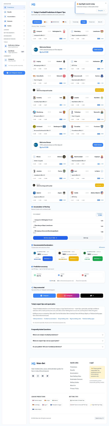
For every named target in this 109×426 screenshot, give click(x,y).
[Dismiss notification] (106, 3)
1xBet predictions (38, 318)
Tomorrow (92, 22)
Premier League (38, 400)
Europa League (37, 409)
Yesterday (75, 22)
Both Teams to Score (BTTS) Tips (79, 405)
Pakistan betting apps (88, 318)
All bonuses (102, 247)
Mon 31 (100, 22)
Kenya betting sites (63, 318)
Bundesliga (37, 404)
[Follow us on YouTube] (42, 376)
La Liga (48, 400)
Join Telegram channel (15, 73)
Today (83, 22)
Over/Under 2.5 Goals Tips (77, 400)
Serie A (55, 400)
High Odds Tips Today (96, 405)
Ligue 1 (46, 404)
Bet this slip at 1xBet (49, 238)
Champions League (56, 404)
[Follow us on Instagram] (38, 376)
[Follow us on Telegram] (33, 376)
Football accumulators (50, 318)
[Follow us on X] (47, 376)
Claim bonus (98, 49)
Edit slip (86, 238)
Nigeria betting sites (75, 318)
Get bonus (98, 90)
